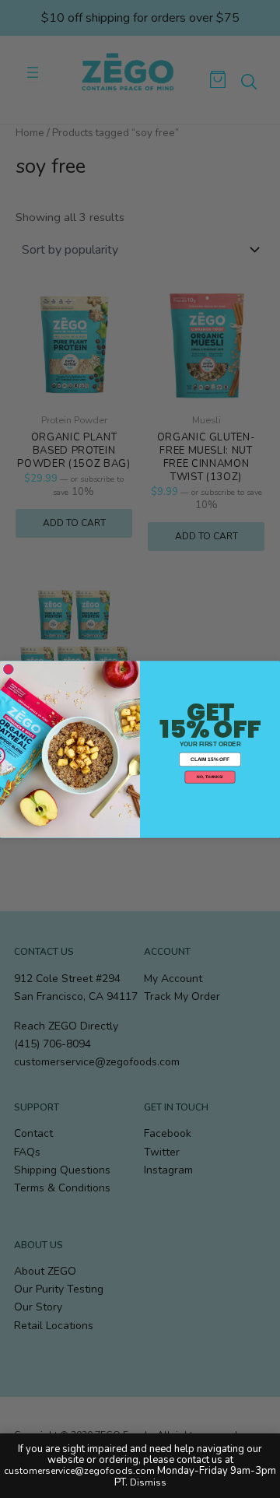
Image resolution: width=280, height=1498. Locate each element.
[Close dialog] (8, 669)
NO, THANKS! (209, 776)
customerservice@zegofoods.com (79, 1471)
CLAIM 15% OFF (210, 759)
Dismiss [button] (148, 1482)
